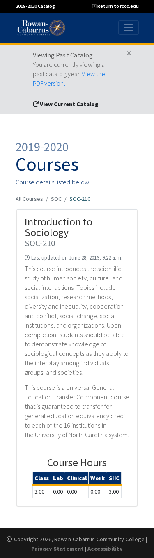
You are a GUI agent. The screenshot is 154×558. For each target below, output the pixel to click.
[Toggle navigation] (128, 27)
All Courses (29, 199)
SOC (56, 199)
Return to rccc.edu (118, 6)
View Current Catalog (69, 104)
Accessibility (104, 548)
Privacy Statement (57, 548)
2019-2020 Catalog (35, 6)
